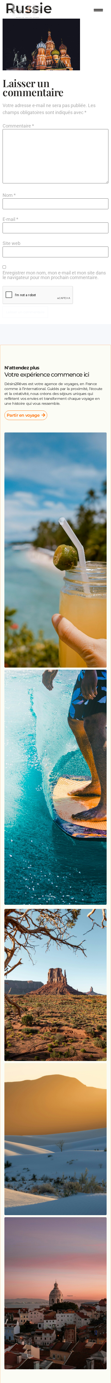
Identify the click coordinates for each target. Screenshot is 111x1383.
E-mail (10, 219)
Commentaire (18, 126)
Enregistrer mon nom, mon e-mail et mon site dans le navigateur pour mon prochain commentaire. (54, 275)
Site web (11, 243)
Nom (9, 195)
